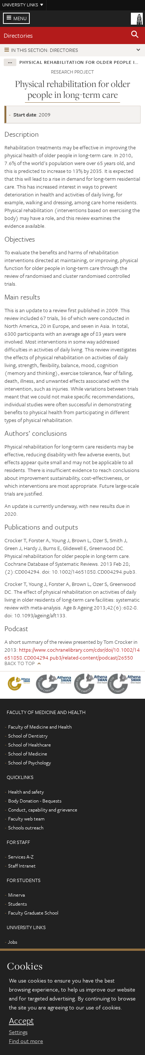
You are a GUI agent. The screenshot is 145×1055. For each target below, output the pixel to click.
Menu (20, 18)
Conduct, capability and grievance (42, 809)
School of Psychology (29, 762)
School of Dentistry (28, 735)
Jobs (12, 942)
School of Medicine (27, 753)
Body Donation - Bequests (34, 800)
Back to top (19, 663)
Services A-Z (20, 856)
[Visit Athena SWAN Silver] (53, 685)
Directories (18, 35)
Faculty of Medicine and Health (40, 726)
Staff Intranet (22, 865)
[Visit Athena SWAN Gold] (18, 685)
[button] (135, 35)
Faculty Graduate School (33, 912)
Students (17, 903)
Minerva (16, 895)
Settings (18, 1032)
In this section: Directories (44, 50)
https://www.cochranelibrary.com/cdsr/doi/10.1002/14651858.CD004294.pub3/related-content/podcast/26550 (72, 653)
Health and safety (26, 791)
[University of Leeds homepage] (137, 18)
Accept (21, 1020)
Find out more (26, 1041)
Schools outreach (26, 827)
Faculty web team (26, 818)
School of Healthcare (29, 744)
